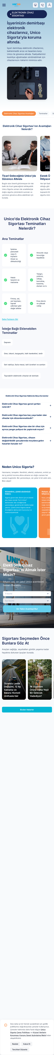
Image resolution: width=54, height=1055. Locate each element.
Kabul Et (26, 1044)
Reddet (15, 1044)
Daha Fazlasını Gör (10, 319)
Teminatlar (43, 113)
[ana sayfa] (16, 5)
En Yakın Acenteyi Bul (27, 609)
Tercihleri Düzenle (19, 1049)
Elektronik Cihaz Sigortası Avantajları (19, 113)
